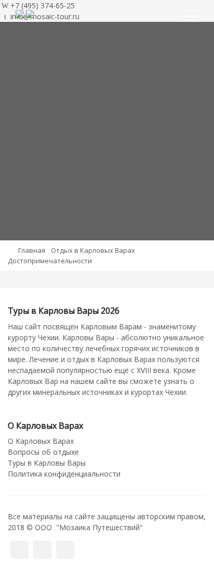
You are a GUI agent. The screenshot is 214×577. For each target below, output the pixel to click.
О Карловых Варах (41, 441)
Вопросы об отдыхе (43, 452)
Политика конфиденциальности (64, 474)
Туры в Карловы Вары (47, 463)
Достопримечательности (50, 260)
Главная (31, 250)
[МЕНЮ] (190, 18)
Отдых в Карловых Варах (93, 250)
